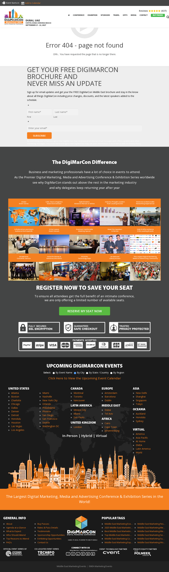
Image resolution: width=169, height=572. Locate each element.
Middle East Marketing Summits (151, 538)
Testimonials (43, 531)
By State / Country (99, 372)
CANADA (77, 388)
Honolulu (16, 418)
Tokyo (139, 404)
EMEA (139, 445)
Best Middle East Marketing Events (119, 531)
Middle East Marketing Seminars (151, 535)
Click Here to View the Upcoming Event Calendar (84, 378)
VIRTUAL (139, 429)
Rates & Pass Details (47, 527)
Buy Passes (43, 523)
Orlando (46, 404)
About (9, 523)
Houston (15, 422)
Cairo (107, 423)
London (78, 427)
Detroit (15, 415)
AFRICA (107, 419)
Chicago (15, 404)
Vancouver (79, 400)
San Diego (47, 415)
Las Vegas (16, 426)
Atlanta (15, 392)
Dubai (108, 409)
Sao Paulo (79, 417)
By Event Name (64, 372)
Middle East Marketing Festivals (151, 523)
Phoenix (46, 411)
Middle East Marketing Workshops (151, 542)
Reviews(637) (153, 10)
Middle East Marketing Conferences (119, 538)
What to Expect (13, 531)
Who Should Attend (16, 535)
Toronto (78, 396)
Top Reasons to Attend (17, 538)
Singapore (141, 400)
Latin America (143, 448)
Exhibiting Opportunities (49, 538)
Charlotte (16, 400)
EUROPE (107, 388)
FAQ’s (9, 542)
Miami (45, 392)
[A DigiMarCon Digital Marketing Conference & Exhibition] (84, 536)
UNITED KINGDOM (83, 422)
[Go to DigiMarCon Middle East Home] (13, 17)
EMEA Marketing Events (100, 566)
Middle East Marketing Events (119, 523)
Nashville (47, 396)
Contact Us (42, 542)
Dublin (108, 400)
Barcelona (110, 396)
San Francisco (49, 418)
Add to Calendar (33, 3)
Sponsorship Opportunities (51, 535)
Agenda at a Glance (16, 527)
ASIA (136, 388)
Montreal (78, 392)
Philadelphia (48, 407)
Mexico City (80, 409)
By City (80, 372)
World (139, 452)
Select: (47, 372)
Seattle (46, 422)
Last (55, 116)
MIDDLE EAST (111, 405)
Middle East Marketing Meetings (151, 527)
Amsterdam (111, 392)
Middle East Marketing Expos (119, 542)
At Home (140, 441)
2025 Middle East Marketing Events (119, 527)
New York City (49, 400)
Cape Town (111, 427)
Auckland (140, 413)
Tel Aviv (109, 413)
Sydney (139, 421)
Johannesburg (112, 430)
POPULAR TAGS (113, 518)
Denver (15, 411)
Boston (15, 396)
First (29, 116)
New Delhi (141, 392)
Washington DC (50, 426)
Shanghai (141, 396)
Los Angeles (17, 430)
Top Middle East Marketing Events (119, 535)
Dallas (14, 407)
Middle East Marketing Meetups (151, 531)
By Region (118, 372)
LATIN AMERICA (81, 405)
